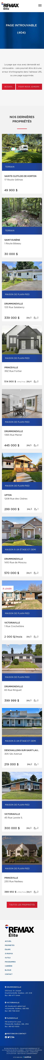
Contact (8, 974)
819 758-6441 (14, 1011)
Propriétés (9, 945)
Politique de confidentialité (17, 1051)
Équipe (8, 949)
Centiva (27, 1057)
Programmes (10, 962)
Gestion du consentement (27, 1053)
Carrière (8, 966)
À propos (9, 953)
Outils (8, 957)
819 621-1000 (14, 1026)
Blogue (8, 970)
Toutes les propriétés (22, 905)
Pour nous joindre (29, 87)
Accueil (8, 87)
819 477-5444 (14, 995)
